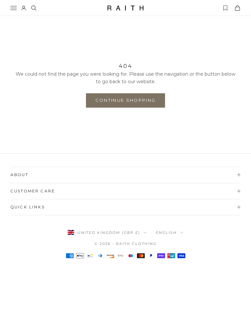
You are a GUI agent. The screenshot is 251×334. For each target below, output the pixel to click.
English (166, 232)
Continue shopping (125, 100)
